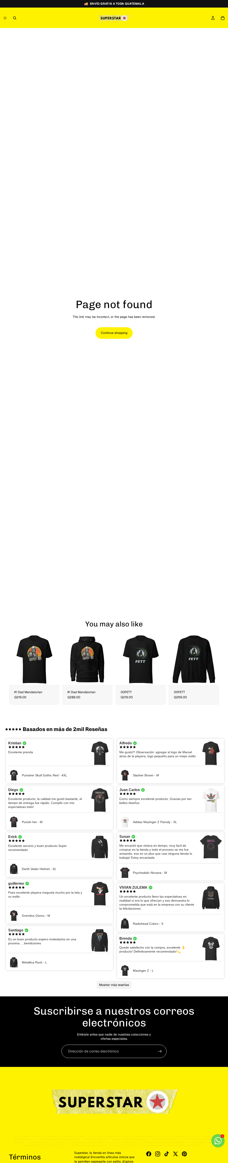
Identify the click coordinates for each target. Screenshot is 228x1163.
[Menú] (5, 18)
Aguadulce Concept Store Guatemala (129, 1139)
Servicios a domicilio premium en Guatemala (144, 1136)
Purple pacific (197, 1142)
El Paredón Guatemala (96, 1139)
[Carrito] (223, 18)
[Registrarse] (160, 1051)
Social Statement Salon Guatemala (45, 1142)
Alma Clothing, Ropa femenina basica (85, 1142)
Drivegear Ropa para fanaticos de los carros (59, 1139)
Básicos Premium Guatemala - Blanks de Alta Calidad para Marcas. (171, 1145)
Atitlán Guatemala (21, 1136)
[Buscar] (15, 18)
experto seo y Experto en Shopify (123, 1142)
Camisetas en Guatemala (122, 1145)
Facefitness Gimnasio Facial (165, 1139)
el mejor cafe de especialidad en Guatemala (166, 1142)
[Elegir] (53, 678)
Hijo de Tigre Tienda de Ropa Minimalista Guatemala (59, 1136)
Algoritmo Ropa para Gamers (184, 1136)
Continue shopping (114, 333)
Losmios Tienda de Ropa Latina (104, 1136)
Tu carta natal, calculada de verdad (89, 1145)
